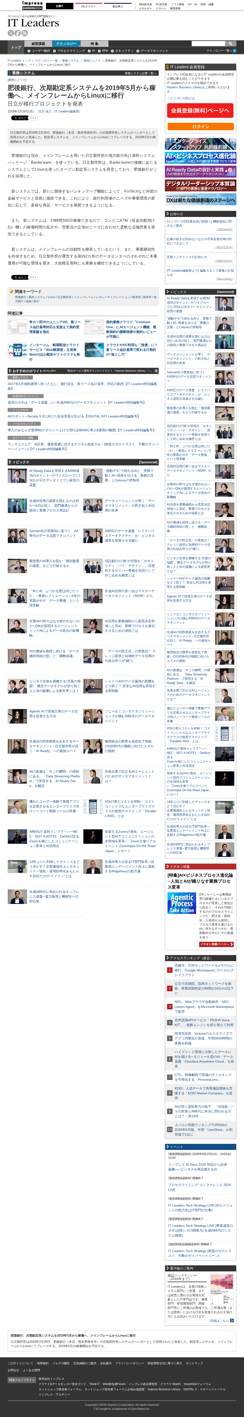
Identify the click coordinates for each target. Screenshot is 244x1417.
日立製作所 (64, 297)
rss (24, 33)
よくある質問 (31, 1370)
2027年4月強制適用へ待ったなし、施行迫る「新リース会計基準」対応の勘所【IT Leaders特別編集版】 (82, 386)
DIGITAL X (190, 1389)
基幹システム (37, 297)
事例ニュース (92, 60)
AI (93, 51)
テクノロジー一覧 (46, 60)
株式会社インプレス (51, 1378)
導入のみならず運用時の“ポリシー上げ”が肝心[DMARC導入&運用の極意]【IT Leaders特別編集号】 (82, 430)
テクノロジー (66, 44)
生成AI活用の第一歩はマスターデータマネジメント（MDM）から (189, 470)
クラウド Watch (170, 1384)
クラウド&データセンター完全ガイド (62, 1384)
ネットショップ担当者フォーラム (60, 1389)
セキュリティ (124, 51)
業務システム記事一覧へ (140, 73)
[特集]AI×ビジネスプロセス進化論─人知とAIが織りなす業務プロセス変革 (200, 881)
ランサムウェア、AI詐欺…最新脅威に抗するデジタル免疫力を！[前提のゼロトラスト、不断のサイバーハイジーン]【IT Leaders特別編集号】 (83, 446)
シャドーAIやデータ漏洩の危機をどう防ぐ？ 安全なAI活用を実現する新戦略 (130, 686)
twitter (11, 33)
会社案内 (106, 1363)
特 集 (94, 44)
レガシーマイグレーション (113, 297)
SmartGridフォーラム (197, 1384)
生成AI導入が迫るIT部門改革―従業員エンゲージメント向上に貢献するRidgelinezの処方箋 (130, 866)
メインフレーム (84, 297)
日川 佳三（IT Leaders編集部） (60, 111)
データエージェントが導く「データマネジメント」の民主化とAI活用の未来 (130, 505)
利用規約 (43, 1363)
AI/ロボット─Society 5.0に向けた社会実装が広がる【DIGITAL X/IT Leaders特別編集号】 (74, 416)
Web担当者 (145, 4)
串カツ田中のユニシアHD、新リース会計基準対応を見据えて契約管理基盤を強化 (55, 326)
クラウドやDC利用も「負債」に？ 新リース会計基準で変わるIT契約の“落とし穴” (132, 349)
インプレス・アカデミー (54, 1394)
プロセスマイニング (71, 51)
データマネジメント (154, 51)
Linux (51, 297)
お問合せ (13, 1370)
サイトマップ (194, 1363)
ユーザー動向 (41, 51)
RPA (105, 51)
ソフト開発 (177, 4)
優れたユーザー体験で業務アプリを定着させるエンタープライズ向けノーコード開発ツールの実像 (54, 806)
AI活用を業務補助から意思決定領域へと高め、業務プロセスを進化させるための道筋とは (130, 625)
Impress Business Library (184, 87)
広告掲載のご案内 (84, 1363)
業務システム (70, 60)
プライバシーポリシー (129, 1363)
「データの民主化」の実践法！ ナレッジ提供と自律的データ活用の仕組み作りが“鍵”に (130, 656)
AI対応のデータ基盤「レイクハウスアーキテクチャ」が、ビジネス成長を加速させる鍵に (130, 535)
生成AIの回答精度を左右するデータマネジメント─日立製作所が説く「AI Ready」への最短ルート (54, 746)
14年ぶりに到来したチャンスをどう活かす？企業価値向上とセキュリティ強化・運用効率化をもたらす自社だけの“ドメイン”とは (188, 810)
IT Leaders (33, 22)
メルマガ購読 (61, 1363)
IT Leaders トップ (19, 60)
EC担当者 (161, 4)
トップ (16, 47)
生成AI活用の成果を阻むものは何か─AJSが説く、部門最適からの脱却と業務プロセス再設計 (54, 505)
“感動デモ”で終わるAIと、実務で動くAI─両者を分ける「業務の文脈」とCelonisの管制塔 (129, 475)
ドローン (161, 8)
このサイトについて (20, 1363)
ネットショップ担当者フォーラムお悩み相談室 (115, 1389)
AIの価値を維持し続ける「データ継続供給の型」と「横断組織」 (188, 527)
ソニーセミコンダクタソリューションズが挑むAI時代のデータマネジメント (130, 716)
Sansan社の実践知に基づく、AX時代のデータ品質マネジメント (189, 376)
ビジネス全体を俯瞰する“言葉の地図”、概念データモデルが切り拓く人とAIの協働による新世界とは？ (55, 686)
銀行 (36, 301)
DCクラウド (88, 6)
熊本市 (147, 297)
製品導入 (117, 6)
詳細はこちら (219, 1320)
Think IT (94, 1384)
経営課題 (38, 44)
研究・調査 (207, 4)
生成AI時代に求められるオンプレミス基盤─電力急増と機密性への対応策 (54, 896)
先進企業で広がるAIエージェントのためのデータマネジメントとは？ (130, 776)
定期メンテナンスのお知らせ (187, 257)
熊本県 (136, 297)
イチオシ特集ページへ (214, 944)
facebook (18, 33)
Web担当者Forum (114, 1384)
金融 (28, 301)
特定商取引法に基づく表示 (165, 1363)
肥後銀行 (20, 297)
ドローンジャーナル (213, 1389)
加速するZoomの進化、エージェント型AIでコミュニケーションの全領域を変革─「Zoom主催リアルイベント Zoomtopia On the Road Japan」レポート (130, 841)
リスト (33, 117)
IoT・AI (192, 4)
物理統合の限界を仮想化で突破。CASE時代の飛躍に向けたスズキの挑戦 (130, 746)
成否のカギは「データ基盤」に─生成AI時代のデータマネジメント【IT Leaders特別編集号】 (77, 402)
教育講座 (175, 8)
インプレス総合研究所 (143, 1384)
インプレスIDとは (182, 98)
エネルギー (145, 8)
